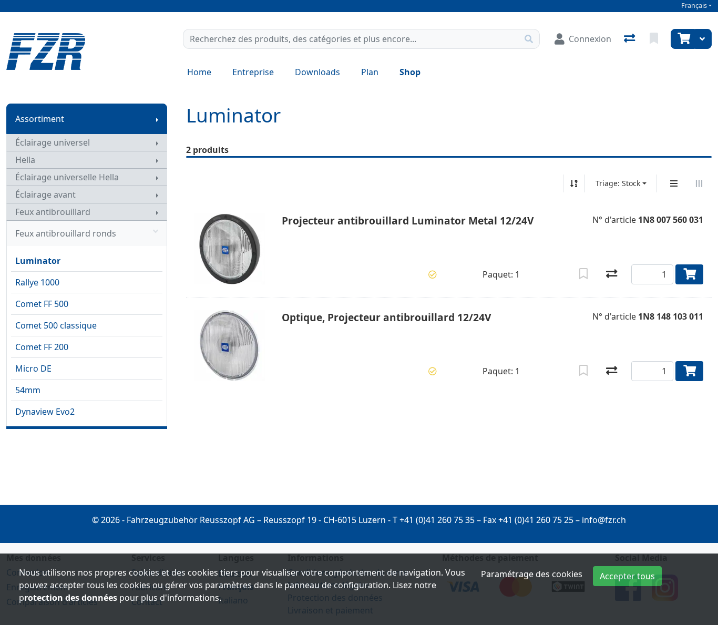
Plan (369, 72)
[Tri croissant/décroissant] (574, 183)
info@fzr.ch (604, 520)
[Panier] (683, 39)
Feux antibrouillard (52, 212)
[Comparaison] (630, 38)
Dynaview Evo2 (45, 411)
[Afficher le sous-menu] (157, 119)
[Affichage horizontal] (699, 183)
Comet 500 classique (56, 325)
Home (199, 72)
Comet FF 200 (41, 347)
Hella (25, 160)
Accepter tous (627, 576)
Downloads (317, 72)
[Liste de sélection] (654, 38)
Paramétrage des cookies (531, 574)
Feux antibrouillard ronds (65, 233)
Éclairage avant (45, 194)
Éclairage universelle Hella (67, 177)
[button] (432, 274)
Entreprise (253, 72)
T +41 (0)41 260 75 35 (434, 520)
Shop (409, 72)
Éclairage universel (52, 142)
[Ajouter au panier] (689, 274)
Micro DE (33, 368)
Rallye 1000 (37, 282)
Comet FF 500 (41, 304)
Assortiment (39, 119)
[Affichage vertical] (673, 183)
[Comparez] (611, 274)
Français (694, 5)
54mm (27, 390)
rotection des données (70, 597)
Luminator (37, 261)
